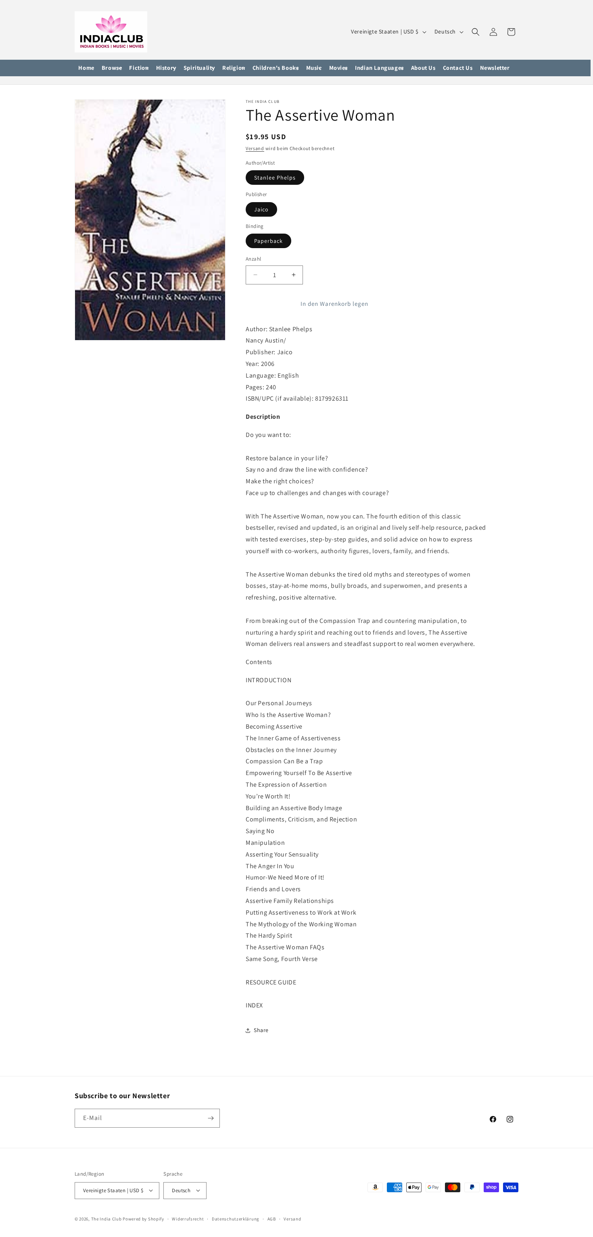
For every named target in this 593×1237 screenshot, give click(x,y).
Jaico (261, 209)
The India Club (106, 1218)
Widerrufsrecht (188, 1218)
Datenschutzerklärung (235, 1218)
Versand (255, 148)
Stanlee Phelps (275, 177)
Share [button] (261, 1030)
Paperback (268, 240)
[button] (111, 68)
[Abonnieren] (210, 1118)
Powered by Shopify (143, 1218)
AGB (271, 1218)
